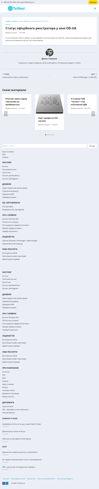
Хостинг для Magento (10, 179)
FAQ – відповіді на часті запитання (15, 409)
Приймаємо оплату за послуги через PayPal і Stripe (21, 424)
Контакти (5, 372)
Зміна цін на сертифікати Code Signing (16, 439)
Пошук (92, 146)
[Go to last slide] (6, 113)
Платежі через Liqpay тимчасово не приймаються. (16, 101)
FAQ (3, 375)
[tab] (45, 134)
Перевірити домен (9, 197)
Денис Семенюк (12, 33)
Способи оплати (8, 390)
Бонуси (5, 387)
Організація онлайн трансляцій (14, 256)
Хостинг (5, 166)
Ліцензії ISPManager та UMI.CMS (85, 75)
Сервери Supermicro (10, 231)
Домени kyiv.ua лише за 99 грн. (14, 431)
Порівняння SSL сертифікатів (13, 210)
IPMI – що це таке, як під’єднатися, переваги (18, 467)
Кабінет (93, 2)
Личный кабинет (8, 413)
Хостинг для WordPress (11, 176)
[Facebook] (3, 483)
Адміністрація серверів (11, 259)
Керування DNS (8, 194)
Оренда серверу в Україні (11, 228)
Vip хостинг (6, 172)
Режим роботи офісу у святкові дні (15, 75)
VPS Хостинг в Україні (10, 222)
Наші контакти (7, 406)
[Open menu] (95, 8)
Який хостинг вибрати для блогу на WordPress (19, 452)
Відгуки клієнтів (8, 397)
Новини (14, 21)
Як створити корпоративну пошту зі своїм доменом (21, 460)
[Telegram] (7, 483)
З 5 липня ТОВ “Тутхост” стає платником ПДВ (79, 101)
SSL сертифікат (7, 207)
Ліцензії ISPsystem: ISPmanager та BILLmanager (19, 241)
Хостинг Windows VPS (10, 219)
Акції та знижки (8, 152)
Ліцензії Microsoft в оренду (12, 244)
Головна (8, 21)
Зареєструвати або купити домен (14, 188)
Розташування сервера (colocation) (15, 225)
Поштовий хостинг (9, 169)
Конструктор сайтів (9, 253)
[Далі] (93, 113)
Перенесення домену (10, 191)
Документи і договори (10, 393)
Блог (4, 154)
